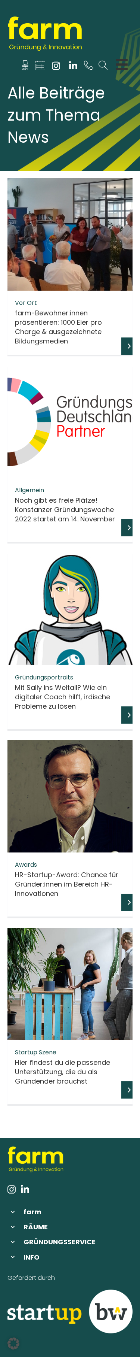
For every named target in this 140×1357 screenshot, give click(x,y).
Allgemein (29, 490)
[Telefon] (88, 67)
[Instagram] (56, 67)
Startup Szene (35, 1052)
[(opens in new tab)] (70, 1311)
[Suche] (103, 67)
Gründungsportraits (44, 677)
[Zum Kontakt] (25, 67)
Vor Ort (26, 303)
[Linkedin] (73, 67)
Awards (26, 864)
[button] (70, 1211)
